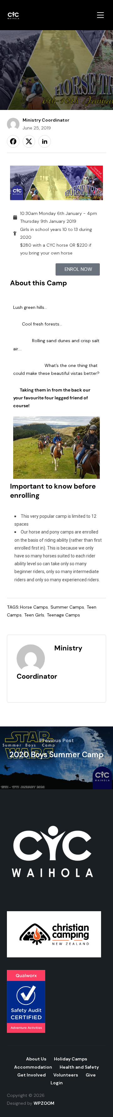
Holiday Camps (70, 1059)
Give (91, 1075)
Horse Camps (34, 607)
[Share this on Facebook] (13, 141)
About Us (36, 1059)
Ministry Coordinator (46, 120)
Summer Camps (67, 607)
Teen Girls (34, 615)
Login (57, 1083)
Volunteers (65, 1075)
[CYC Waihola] (54, 808)
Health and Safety (79, 1067)
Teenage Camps (63, 615)
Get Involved (31, 1075)
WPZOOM (44, 1103)
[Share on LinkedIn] (44, 141)
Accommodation (33, 1067)
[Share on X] (29, 141)
